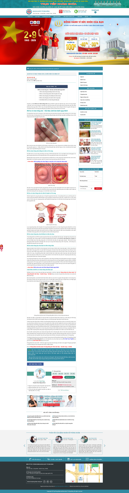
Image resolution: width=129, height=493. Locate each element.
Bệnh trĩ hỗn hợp (83, 85)
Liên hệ (86, 16)
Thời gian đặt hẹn (83, 186)
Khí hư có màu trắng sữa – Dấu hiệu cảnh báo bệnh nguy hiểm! (51, 89)
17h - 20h (72, 373)
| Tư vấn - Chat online (56, 459)
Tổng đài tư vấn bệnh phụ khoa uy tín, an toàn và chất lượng (96, 148)
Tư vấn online (57, 377)
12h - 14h (61, 373)
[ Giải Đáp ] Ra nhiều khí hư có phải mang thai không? (62, 424)
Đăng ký (98, 188)
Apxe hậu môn (83, 91)
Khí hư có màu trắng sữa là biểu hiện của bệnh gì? (48, 68)
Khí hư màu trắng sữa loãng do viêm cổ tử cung (50, 91)
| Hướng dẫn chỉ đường (95, 459)
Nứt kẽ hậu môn (83, 105)
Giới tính (96, 171)
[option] (39, 445)
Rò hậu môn (83, 102)
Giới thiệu (37, 16)
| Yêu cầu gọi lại (36, 459)
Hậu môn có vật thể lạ (85, 99)
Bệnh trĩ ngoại (83, 82)
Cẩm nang (79, 16)
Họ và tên (81, 171)
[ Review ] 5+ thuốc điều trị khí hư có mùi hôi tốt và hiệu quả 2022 (63, 417)
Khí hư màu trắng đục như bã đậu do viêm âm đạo (50, 95)
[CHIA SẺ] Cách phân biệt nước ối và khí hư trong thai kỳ (63, 420)
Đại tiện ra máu (83, 111)
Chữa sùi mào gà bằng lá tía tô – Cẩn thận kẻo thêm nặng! (96, 123)
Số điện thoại (82, 176)
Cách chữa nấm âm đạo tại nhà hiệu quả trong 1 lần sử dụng (96, 140)
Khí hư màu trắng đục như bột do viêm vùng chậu (50, 97)
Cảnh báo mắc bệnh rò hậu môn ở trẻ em (96, 131)
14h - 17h (67, 373)
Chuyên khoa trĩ (46, 16)
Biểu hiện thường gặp (69, 16)
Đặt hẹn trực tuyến (70, 377)
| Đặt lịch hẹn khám (75, 459)
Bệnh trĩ (82, 76)
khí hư (35, 68)
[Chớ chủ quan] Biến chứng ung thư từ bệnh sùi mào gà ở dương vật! (96, 158)
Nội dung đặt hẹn (83, 180)
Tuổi (95, 176)
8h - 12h (55, 373)
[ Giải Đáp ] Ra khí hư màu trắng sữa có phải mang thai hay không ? (38, 420)
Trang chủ (30, 16)
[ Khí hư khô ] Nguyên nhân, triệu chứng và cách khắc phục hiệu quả (38, 424)
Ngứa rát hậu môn (84, 97)
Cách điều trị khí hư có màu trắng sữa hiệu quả (49, 99)
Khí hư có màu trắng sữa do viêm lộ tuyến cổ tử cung (51, 93)
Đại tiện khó (83, 114)
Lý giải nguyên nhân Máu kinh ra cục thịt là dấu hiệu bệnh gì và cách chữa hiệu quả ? (38, 417)
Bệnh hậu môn (57, 16)
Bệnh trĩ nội (82, 79)
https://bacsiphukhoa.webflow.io (62, 486)
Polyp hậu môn (83, 94)
